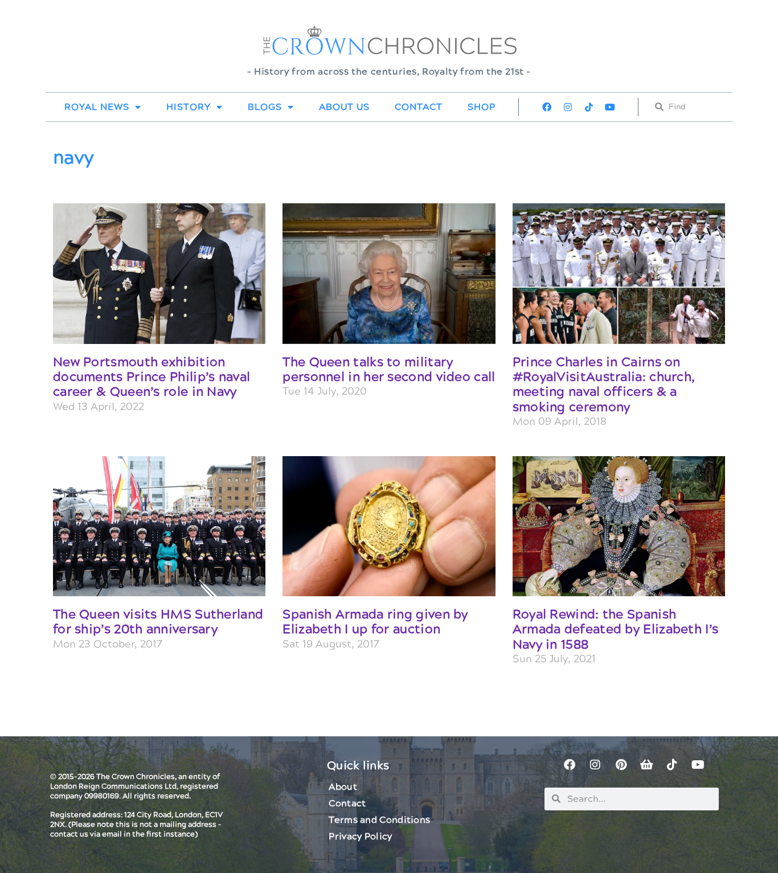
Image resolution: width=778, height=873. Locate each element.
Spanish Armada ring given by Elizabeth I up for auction (375, 622)
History (188, 107)
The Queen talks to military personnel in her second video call (388, 370)
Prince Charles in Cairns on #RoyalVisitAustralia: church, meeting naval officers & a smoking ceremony (604, 385)
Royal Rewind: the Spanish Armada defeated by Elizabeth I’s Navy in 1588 (616, 630)
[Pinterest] (620, 764)
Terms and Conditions (379, 820)
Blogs (265, 107)
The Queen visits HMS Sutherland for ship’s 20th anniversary (158, 622)
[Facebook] (547, 107)
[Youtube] (610, 107)
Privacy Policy (360, 836)
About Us (344, 107)
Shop (482, 107)
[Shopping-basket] (646, 764)
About (343, 787)
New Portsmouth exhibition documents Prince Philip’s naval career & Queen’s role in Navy (151, 377)
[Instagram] (568, 107)
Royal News (96, 107)
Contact (419, 107)
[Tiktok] (589, 107)
